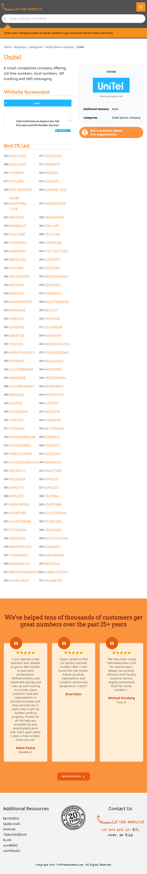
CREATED (52, 445)
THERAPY (16, 172)
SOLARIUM (53, 327)
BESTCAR (16, 285)
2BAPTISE (17, 335)
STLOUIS (16, 344)
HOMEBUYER (55, 203)
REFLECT (51, 310)
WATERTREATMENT (24, 572)
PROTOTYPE (54, 394)
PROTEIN (16, 217)
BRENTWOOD (20, 546)
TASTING (52, 496)
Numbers (10, 845)
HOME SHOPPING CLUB (18, 203)
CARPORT (52, 259)
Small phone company (59, 47)
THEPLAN (52, 318)
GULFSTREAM (55, 513)
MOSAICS (16, 394)
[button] (140, 7)
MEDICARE (17, 259)
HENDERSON (55, 377)
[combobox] (73, 18)
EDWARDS (53, 293)
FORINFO (52, 437)
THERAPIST (18, 242)
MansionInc (54, 361)
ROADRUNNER (56, 276)
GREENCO (53, 462)
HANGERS (53, 420)
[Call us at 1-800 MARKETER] (22, 7)
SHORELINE (18, 411)
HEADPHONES (20, 301)
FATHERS (16, 268)
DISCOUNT (18, 156)
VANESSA (52, 563)
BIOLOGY (16, 293)
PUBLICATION (20, 453)
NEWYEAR (17, 310)
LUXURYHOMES (21, 386)
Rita (129, 835)
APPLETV (52, 479)
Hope (112, 835)
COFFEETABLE (20, 445)
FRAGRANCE (55, 217)
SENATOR (52, 411)
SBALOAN (17, 538)
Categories (35, 47)
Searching (11, 824)
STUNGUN (53, 521)
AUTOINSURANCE (23, 462)
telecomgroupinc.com (111, 96)
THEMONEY (18, 555)
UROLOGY (53, 453)
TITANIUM (53, 242)
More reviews (71, 776)
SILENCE (16, 403)
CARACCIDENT (56, 572)
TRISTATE (16, 318)
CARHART (52, 546)
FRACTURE (53, 470)
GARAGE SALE (56, 189)
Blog (7, 840)
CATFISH (51, 403)
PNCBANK (17, 479)
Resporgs (20, 47)
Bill (135, 830)
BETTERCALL (55, 428)
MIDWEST (52, 164)
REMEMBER (54, 386)
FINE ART (52, 225)
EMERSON (17, 251)
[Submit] (6, 18)
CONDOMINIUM (22, 437)
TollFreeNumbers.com (69, 865)
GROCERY (52, 268)
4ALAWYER (53, 580)
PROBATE (16, 361)
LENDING (16, 327)
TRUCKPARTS (19, 276)
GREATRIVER (19, 504)
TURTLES (16, 420)
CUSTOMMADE (21, 369)
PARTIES (51, 172)
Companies (11, 851)
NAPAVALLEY (19, 563)
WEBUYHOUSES (57, 344)
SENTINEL (53, 285)
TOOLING (17, 428)
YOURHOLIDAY (57, 352)
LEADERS (52, 181)
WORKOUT (18, 225)
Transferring (15, 835)
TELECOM (17, 234)
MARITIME (17, 377)
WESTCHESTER (56, 538)
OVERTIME (53, 504)
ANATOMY (53, 369)
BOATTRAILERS (57, 301)
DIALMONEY (55, 555)
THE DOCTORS (56, 251)
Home (7, 47)
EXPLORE (16, 181)
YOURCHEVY (19, 580)
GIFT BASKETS (20, 189)
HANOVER (53, 335)
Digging (9, 829)
